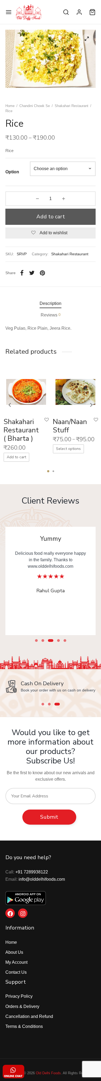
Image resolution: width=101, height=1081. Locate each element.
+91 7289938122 (31, 872)
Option (12, 172)
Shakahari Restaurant (71, 106)
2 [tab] (53, 471)
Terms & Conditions (24, 1026)
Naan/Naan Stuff (70, 426)
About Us (14, 952)
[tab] (50, 303)
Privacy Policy (19, 996)
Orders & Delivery (22, 1006)
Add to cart (50, 216)
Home (10, 106)
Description (50, 303)
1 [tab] (48, 471)
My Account (16, 962)
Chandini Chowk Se (34, 106)
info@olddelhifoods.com (42, 879)
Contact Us (16, 972)
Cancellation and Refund (29, 1016)
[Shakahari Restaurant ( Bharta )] (26, 390)
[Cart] (92, 12)
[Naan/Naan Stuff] (75, 390)
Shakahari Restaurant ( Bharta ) (21, 430)
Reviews (51, 314)
